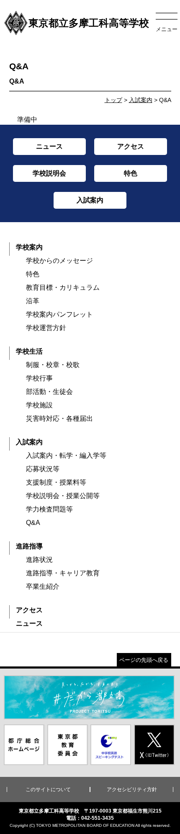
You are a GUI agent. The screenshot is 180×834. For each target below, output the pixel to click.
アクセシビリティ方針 (132, 789)
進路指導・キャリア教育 (63, 573)
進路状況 (39, 559)
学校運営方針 (46, 327)
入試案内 (140, 100)
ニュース (29, 623)
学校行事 (39, 378)
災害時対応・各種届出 (59, 418)
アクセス (29, 610)
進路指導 (29, 546)
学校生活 (29, 351)
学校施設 (39, 405)
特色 (32, 274)
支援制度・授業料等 (56, 482)
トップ (113, 100)
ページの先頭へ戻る (143, 660)
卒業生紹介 (42, 586)
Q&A (33, 522)
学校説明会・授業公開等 (63, 495)
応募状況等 (42, 468)
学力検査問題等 (49, 509)
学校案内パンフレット (59, 314)
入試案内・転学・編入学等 (66, 455)
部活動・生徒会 (49, 391)
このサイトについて (48, 789)
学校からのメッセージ (59, 260)
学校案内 (29, 247)
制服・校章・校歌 (53, 364)
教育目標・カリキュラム (63, 287)
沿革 (32, 300)
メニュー (166, 29)
